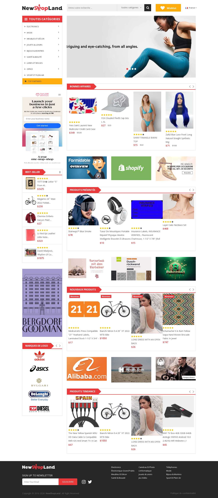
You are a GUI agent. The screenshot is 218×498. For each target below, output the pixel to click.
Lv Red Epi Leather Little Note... (46, 235)
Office (29, 69)
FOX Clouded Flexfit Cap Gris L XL (115, 120)
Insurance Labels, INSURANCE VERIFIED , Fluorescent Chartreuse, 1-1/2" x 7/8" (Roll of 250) (145, 235)
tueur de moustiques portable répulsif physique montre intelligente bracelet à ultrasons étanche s (115, 235)
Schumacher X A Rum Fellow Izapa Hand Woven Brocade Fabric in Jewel (176, 335)
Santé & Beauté (34, 57)
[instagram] (84, 482)
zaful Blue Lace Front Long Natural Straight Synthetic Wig (179, 138)
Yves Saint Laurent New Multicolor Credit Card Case (82, 127)
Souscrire (68, 481)
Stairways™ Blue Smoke (79, 231)
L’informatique (145, 471)
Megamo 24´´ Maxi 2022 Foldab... (46, 200)
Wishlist (171, 8)
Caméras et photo (147, 467)
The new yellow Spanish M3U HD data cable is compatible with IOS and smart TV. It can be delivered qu (82, 437)
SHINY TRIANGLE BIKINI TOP (145, 139)
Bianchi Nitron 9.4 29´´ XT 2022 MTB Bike (114, 333)
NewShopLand (53, 493)
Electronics (32, 26)
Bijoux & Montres (35, 51)
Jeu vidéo (143, 478)
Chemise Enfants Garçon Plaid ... (45, 218)
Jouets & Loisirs (34, 44)
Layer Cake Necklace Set (174, 225)
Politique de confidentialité (183, 493)
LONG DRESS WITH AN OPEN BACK (145, 341)
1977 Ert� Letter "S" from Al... (47, 183)
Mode (29, 32)
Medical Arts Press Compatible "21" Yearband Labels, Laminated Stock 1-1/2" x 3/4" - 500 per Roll (83, 335)
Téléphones (171, 467)
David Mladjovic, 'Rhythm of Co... (45, 252)
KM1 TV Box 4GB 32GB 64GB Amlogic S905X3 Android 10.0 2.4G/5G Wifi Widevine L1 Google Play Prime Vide (177, 437)
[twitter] (90, 482)
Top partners (35, 81)
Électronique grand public (123, 471)
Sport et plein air (35, 75)
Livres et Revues (34, 63)
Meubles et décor (35, 38)
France (191, 7)
